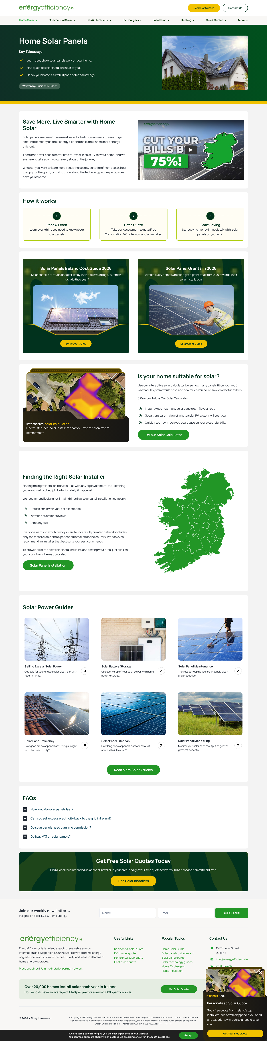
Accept (188, 1035)
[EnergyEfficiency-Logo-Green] (46, 5)
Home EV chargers (173, 966)
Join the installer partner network (61, 968)
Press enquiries (29, 968)
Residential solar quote (128, 949)
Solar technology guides (177, 962)
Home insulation (172, 971)
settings (165, 1037)
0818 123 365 (224, 966)
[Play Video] (191, 149)
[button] (133, 809)
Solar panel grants (173, 958)
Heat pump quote (125, 962)
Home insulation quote (128, 958)
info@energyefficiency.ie (232, 959)
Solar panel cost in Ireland (178, 953)
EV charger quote (125, 953)
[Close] (260, 972)
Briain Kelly (43, 86)
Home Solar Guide (173, 949)
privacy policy (165, 1023)
